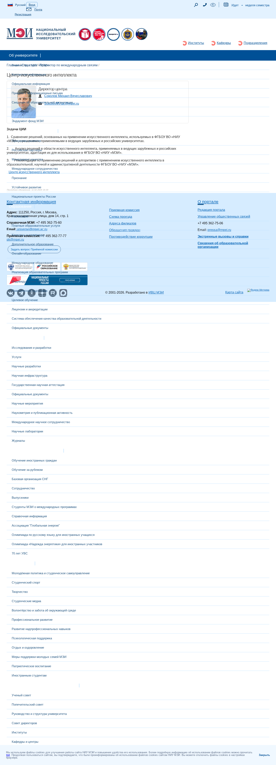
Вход (32, 4)
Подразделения (255, 43)
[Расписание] (226, 5)
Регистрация (23, 14)
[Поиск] (195, 6)
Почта (38, 9)
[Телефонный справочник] (204, 5)
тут (8, 755)
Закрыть (264, 755)
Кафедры (224, 43)
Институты (196, 43)
